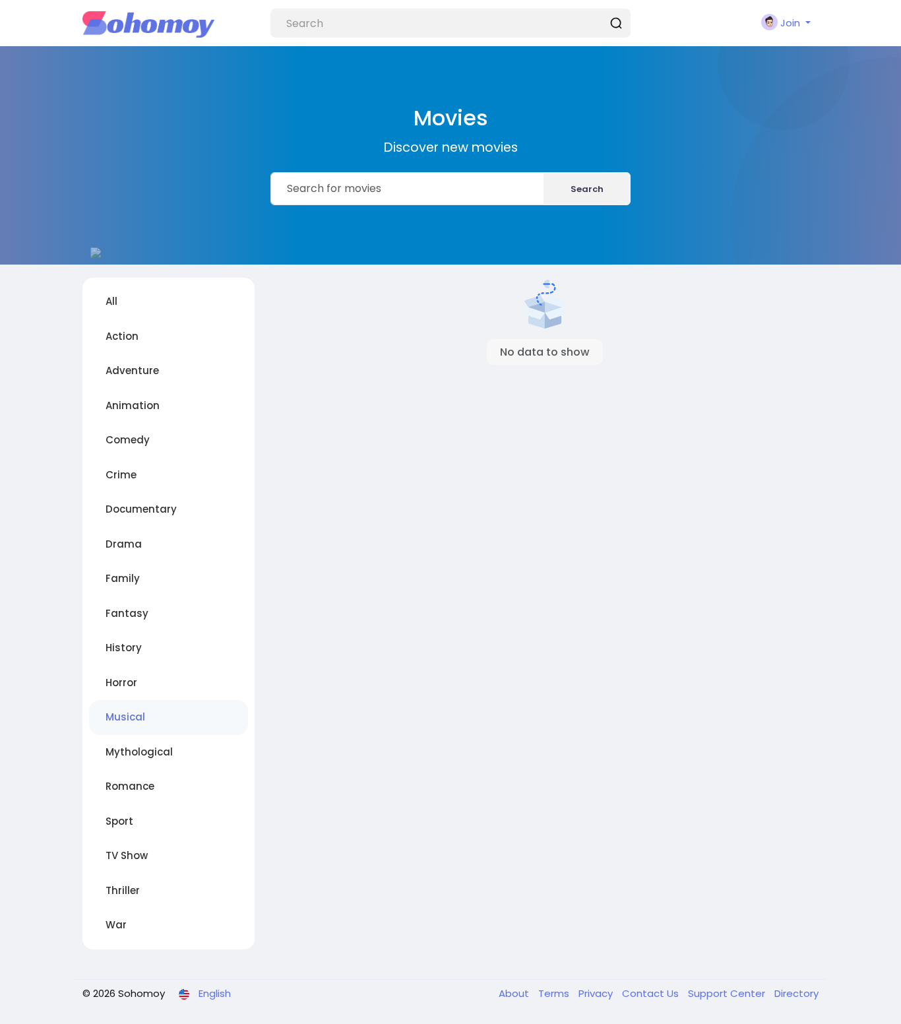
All (111, 301)
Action (122, 336)
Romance (130, 786)
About (515, 993)
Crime (121, 475)
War (116, 925)
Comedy (128, 440)
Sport (119, 821)
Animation (133, 405)
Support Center (728, 993)
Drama (124, 544)
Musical (125, 717)
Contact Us (651, 993)
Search (587, 189)
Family (123, 578)
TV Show (127, 855)
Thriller (123, 890)
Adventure (132, 370)
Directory (796, 993)
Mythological (139, 752)
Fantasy (127, 613)
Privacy (596, 993)
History (124, 648)
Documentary (141, 509)
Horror (121, 682)
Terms (555, 993)
